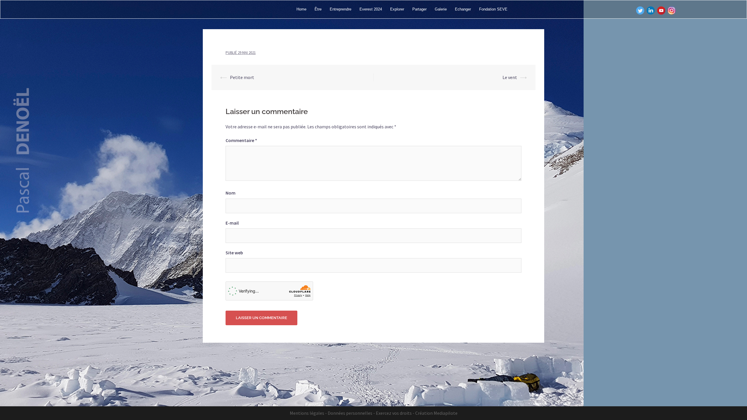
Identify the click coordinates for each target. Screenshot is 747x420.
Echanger (463, 9)
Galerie (441, 9)
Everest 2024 (370, 9)
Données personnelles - (351, 413)
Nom (230, 193)
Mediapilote (446, 413)
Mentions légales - (308, 413)
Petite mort (242, 77)
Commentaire (241, 140)
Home (301, 9)
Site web (234, 253)
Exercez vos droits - (395, 413)
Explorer (397, 9)
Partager (419, 9)
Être (318, 9)
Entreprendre (340, 9)
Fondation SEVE (493, 9)
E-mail (232, 223)
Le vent (509, 77)
